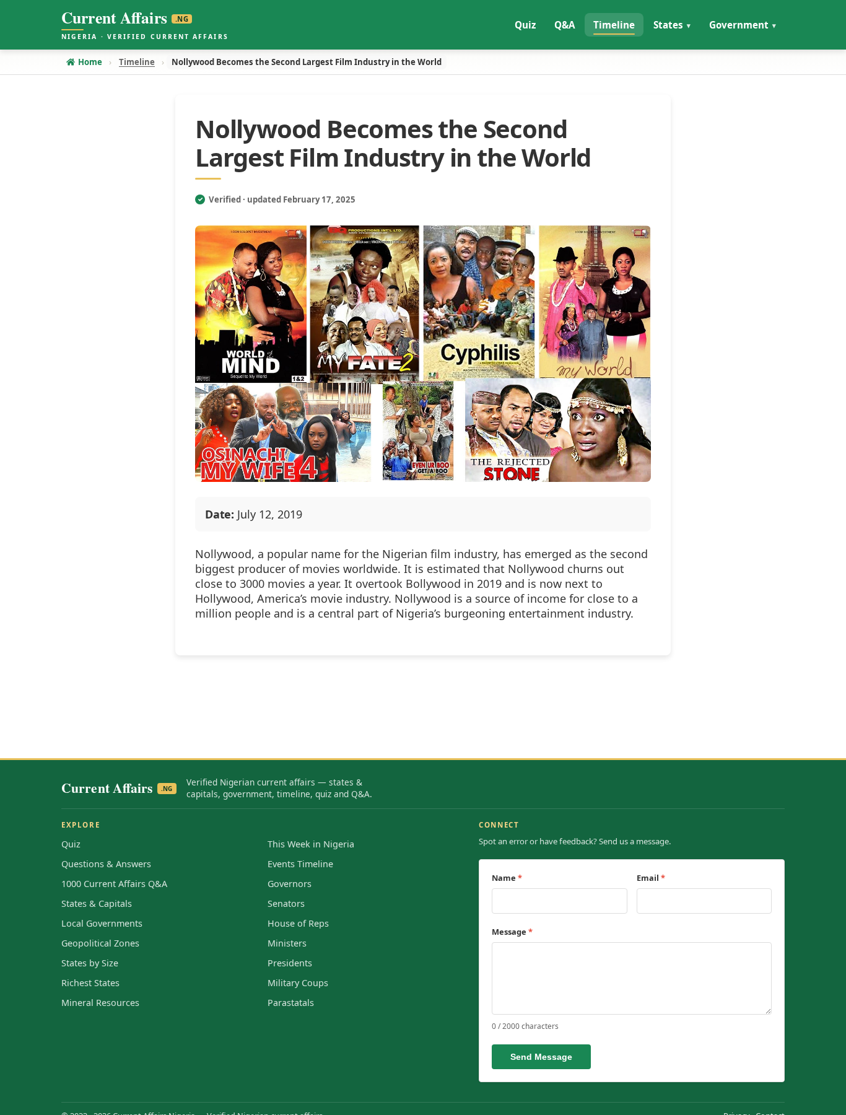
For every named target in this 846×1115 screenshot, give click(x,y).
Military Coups (298, 983)
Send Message (541, 1057)
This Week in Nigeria (311, 844)
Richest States (90, 983)
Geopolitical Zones (100, 943)
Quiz (71, 844)
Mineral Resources (100, 1002)
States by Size (89, 963)
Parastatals (291, 1002)
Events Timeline (300, 864)
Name (507, 877)
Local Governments (101, 923)
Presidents (290, 963)
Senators (286, 903)
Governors (290, 884)
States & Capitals (96, 903)
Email (651, 877)
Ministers (287, 943)
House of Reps (298, 923)
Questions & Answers (106, 864)
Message (512, 931)
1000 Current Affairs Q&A (114, 884)
